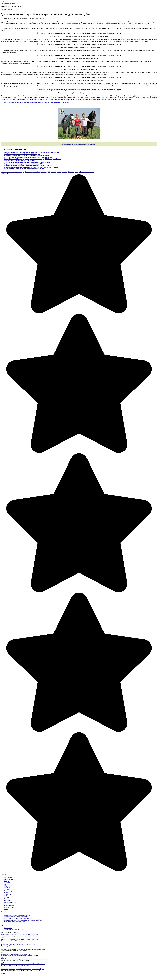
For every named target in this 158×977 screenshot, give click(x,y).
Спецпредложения (10, 902)
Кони (26, 172)
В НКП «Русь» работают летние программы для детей (18, 944)
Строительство (9, 905)
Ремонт (6, 899)
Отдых (56, 172)
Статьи (6, 904)
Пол (5, 895)
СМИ (69, 172)
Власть (16, 172)
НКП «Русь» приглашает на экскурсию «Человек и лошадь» (19, 939)
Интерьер (7, 882)
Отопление (7, 894)
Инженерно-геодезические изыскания (16, 916)
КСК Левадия (37, 172)
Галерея (6, 881)
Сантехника (8, 900)
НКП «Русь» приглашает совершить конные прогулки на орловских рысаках (25, 959)
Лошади (44, 172)
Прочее (6, 897)
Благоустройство (9, 877)
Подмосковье (63, 172)
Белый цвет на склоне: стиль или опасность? (18, 918)
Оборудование (8, 889)
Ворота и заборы (9, 879)
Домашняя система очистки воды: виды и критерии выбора (23, 920)
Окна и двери (8, 891)
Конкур (30, 172)
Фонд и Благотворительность (84, 172)
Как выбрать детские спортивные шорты (17, 915)
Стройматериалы (9, 907)
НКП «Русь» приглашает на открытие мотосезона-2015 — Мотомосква (23, 964)
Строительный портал (8, 3)
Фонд (73, 172)
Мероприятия (8, 886)
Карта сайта (8, 928)
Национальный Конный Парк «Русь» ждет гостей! (16, 954)
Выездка (21, 172)
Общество (51, 172)
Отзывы (6, 892)
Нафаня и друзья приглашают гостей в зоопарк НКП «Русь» (19, 934)
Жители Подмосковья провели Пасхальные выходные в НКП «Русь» (22, 969)
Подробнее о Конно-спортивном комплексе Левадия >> (79, 144)
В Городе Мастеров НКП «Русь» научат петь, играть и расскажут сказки (23, 949)
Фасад (6, 909)
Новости (7, 887)
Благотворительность (7, 172)
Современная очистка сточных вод (15, 921)
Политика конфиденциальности (14, 929)
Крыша (6, 884)
